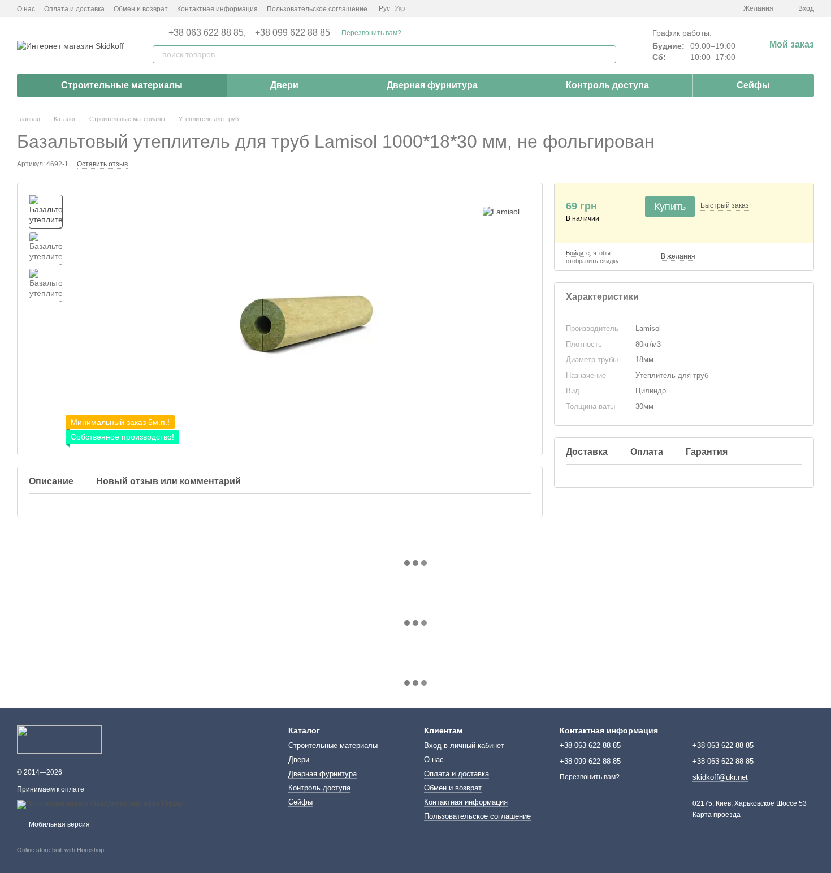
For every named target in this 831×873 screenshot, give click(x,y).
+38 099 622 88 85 (292, 32)
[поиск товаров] (607, 54)
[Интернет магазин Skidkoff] (59, 739)
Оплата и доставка (74, 9)
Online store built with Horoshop (60, 849)
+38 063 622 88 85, (207, 32)
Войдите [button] (578, 253)
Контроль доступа (607, 85)
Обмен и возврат (141, 9)
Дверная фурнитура (432, 85)
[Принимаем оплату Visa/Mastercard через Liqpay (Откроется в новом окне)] (100, 804)
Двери (284, 85)
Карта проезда (716, 815)
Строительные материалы (122, 85)
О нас (26, 9)
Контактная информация (217, 9)
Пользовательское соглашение (317, 9)
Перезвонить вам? (371, 33)
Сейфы (753, 85)
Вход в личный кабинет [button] (464, 745)
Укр (400, 8)
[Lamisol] (501, 211)
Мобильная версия (58, 824)
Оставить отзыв (102, 164)
